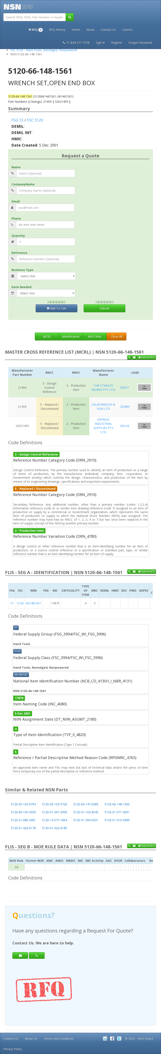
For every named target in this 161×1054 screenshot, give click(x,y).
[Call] (37, 955)
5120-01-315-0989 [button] (117, 820)
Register (116, 42)
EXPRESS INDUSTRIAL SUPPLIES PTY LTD (103, 426)
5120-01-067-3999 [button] (54, 812)
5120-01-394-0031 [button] (85, 820)
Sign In (100, 42)
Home (76, 30)
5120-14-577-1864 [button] (54, 820)
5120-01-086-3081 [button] (23, 820)
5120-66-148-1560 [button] (117, 804)
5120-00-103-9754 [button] (23, 804)
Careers (127, 30)
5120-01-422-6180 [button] (54, 828)
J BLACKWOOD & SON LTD (103, 406)
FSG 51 (17, 120)
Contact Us (108, 30)
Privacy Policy (12, 1049)
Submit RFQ (147, 357)
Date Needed (21, 287)
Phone (16, 218)
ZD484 (124, 407)
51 (12, 603)
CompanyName (23, 184)
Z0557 (124, 388)
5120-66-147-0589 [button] (85, 804)
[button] (35, 29)
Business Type (22, 270)
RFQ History (57, 30)
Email (16, 201)
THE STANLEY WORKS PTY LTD (103, 387)
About (90, 30)
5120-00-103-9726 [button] (54, 804)
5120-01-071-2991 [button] (117, 812)
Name (16, 167)
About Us (31, 1038)
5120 (20, 603)
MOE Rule (94, 336)
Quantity (18, 236)
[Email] (20, 955)
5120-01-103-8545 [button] (85, 812)
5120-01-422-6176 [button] (23, 828)
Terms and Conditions (59, 1038)
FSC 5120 (35, 120)
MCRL (47, 336)
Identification (70, 336)
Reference (19, 253)
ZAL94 (124, 426)
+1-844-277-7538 (78, 42)
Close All (116, 336)
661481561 (33, 603)
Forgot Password (140, 42)
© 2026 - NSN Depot (139, 1038)
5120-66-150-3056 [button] (23, 812)
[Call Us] (129, 357)
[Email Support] (134, 357)
